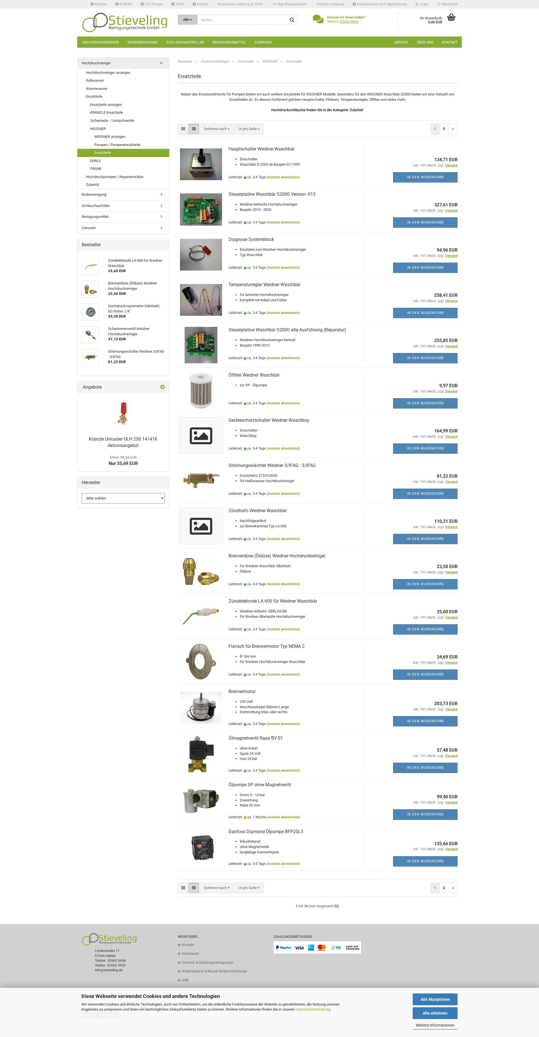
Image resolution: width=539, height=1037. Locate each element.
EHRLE (95, 161)
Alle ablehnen (435, 1013)
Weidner (100, 4)
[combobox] (217, 129)
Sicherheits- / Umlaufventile (112, 120)
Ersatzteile (94, 96)
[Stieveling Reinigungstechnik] (125, 22)
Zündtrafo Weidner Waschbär (258, 510)
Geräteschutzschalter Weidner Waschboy (269, 420)
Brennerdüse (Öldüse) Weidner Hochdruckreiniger (277, 556)
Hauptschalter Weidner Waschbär (261, 149)
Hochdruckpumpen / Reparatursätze (114, 177)
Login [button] (424, 4)
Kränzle (202, 4)
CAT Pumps (153, 4)
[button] (183, 129)
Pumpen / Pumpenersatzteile (117, 145)
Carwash (263, 42)
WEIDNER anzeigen (109, 137)
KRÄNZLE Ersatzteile (106, 112)
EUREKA (125, 4)
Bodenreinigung (142, 42)
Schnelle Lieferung (330, 4)
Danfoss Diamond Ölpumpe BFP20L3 (266, 831)
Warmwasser (96, 88)
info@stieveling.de (109, 970)
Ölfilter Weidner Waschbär (254, 375)
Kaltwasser (95, 80)
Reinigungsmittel (229, 42)
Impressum (190, 954)
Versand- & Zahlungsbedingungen (207, 963)
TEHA (179, 4)
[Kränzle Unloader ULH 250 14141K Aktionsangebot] (123, 413)
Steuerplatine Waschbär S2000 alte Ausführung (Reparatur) (287, 329)
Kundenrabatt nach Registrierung (381, 4)
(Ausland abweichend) (283, 177)
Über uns (425, 42)
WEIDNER (98, 129)
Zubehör (92, 185)
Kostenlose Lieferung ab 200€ (240, 4)
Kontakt (450, 42)
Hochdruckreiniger (100, 42)
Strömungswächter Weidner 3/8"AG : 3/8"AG (272, 465)
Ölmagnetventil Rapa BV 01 (256, 738)
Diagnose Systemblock (251, 239)
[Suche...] (292, 20)
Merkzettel (449, 4)
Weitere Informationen (435, 1025)
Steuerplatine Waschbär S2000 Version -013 (272, 194)
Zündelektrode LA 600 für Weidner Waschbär (273, 601)
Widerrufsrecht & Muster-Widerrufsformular (214, 971)
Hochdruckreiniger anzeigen (108, 72)
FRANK (95, 169)
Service (401, 42)
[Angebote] (162, 387)
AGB (185, 980)
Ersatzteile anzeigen (106, 104)
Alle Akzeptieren (435, 999)
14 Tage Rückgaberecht (289, 4)
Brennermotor (242, 691)
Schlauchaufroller (185, 42)
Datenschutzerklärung (312, 1009)
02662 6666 (349, 22)
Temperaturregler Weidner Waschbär (264, 284)
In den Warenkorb (425, 177)
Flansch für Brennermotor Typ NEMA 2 (267, 646)
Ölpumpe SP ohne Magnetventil (260, 784)
